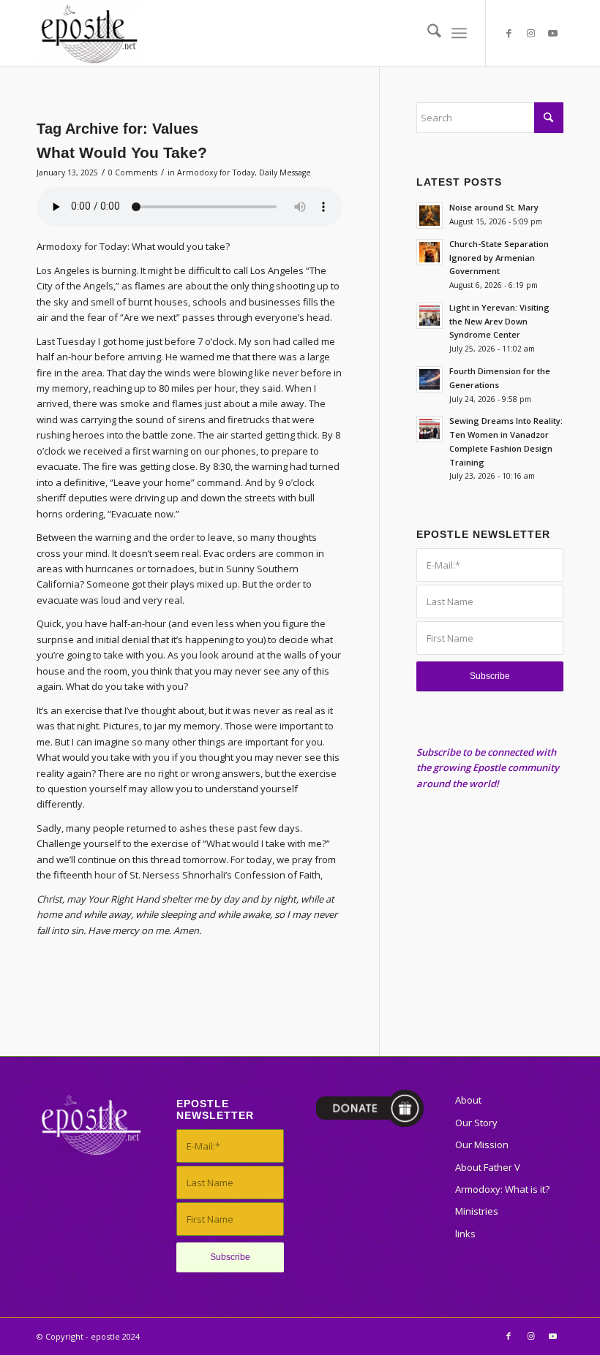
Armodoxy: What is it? (502, 1189)
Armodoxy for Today (216, 172)
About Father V (487, 1167)
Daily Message (285, 172)
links (465, 1233)
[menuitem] (427, 33)
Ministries (476, 1211)
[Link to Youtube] (552, 33)
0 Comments (132, 172)
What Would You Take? (122, 152)
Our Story (476, 1122)
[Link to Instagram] (530, 33)
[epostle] (89, 33)
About (468, 1100)
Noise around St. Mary (494, 207)
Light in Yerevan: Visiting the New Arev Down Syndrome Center (499, 321)
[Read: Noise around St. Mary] (429, 215)
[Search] (427, 33)
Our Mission (482, 1144)
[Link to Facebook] (509, 33)
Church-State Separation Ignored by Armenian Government (499, 257)
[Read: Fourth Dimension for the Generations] (429, 379)
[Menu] (459, 33)
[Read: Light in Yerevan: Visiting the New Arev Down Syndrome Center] (429, 316)
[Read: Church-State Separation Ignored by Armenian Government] (429, 252)
